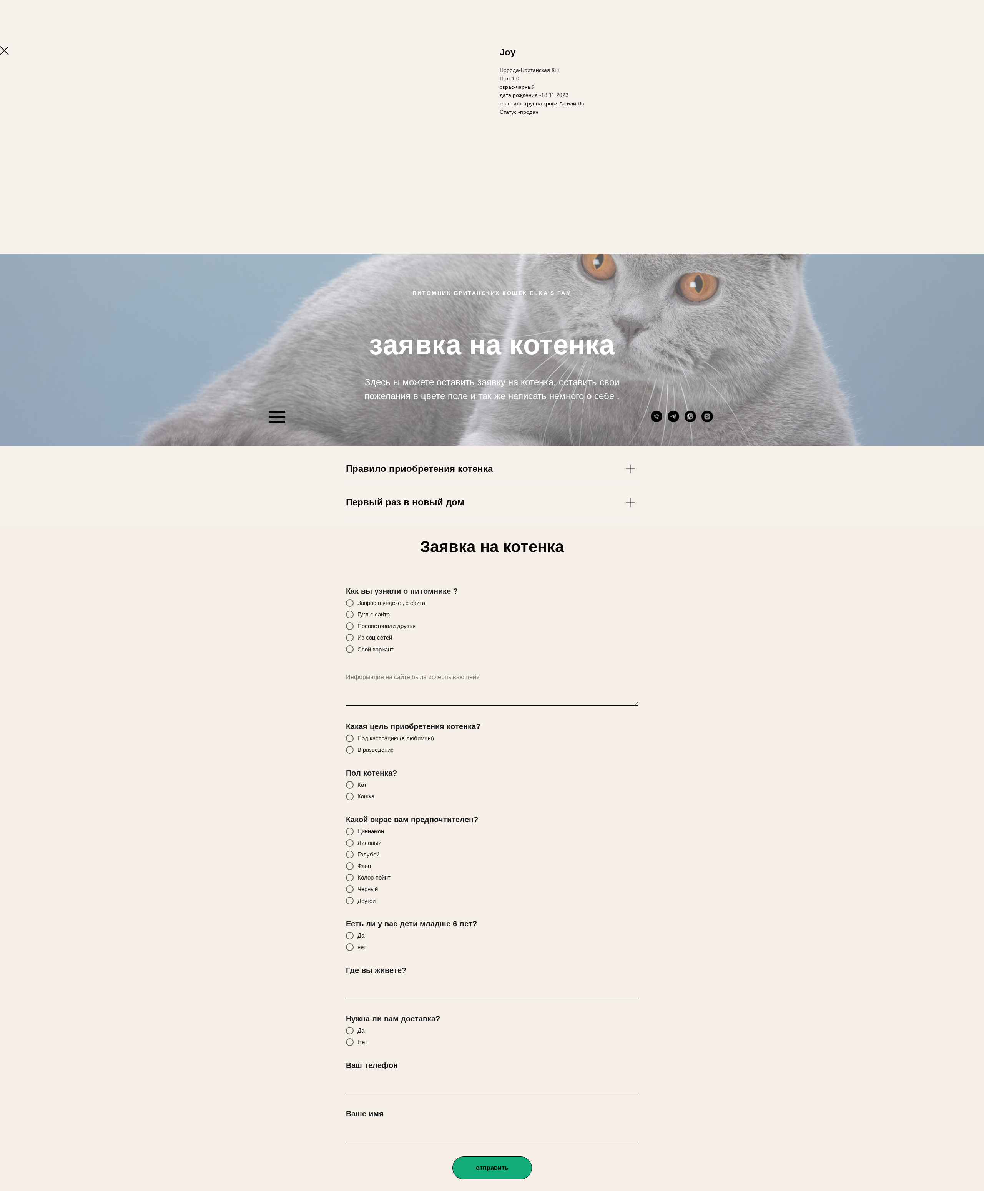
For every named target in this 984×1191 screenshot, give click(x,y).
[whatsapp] (690, 420)
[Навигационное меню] (277, 417)
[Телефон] (656, 420)
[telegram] (673, 420)
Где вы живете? (376, 970)
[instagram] (707, 420)
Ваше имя (365, 1113)
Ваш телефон (372, 1065)
